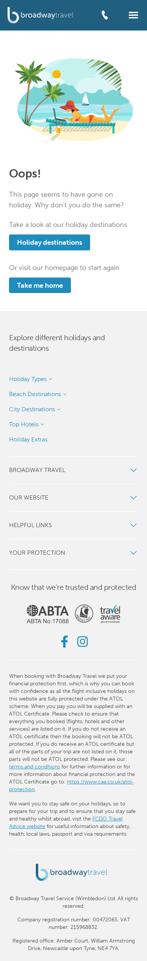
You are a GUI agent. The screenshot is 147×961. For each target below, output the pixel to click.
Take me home (40, 285)
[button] (133, 14)
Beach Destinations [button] (35, 394)
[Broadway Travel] (41, 15)
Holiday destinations (49, 242)
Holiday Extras (28, 439)
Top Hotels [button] (23, 424)
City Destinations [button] (32, 409)
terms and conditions (34, 767)
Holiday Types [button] (28, 379)
